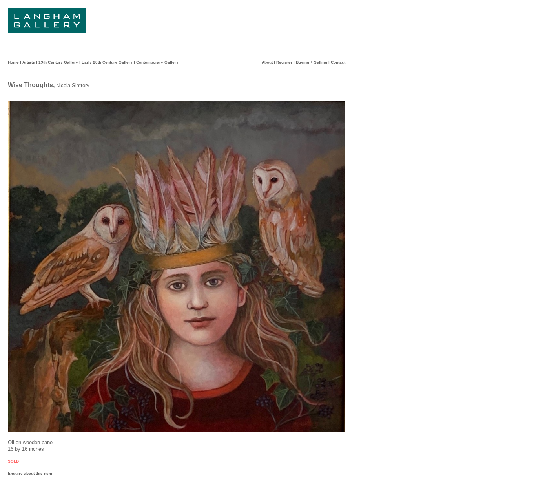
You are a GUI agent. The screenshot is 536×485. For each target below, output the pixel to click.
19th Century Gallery (58, 62)
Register (284, 62)
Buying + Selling (311, 62)
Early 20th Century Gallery (107, 62)
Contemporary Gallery (157, 62)
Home (13, 62)
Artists (28, 62)
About (267, 62)
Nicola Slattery (72, 85)
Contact (338, 62)
